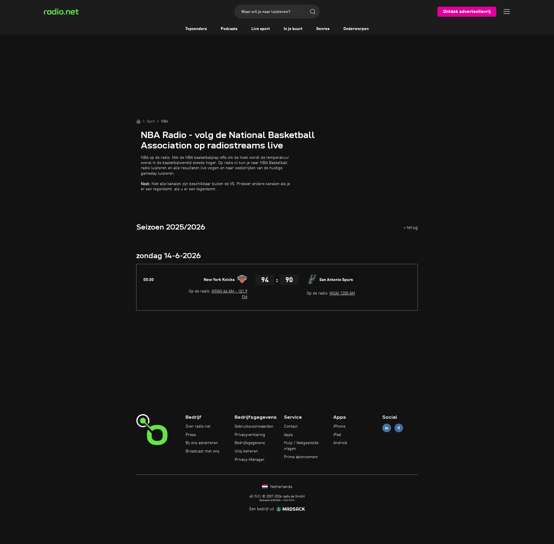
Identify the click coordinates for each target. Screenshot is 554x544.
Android (340, 443)
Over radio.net (198, 426)
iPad (337, 435)
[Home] (138, 121)
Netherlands (280, 487)
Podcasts (229, 29)
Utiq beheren (246, 451)
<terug (410, 228)
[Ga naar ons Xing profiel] (398, 428)
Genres (323, 29)
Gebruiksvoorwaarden (254, 426)
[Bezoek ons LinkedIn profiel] (386, 428)
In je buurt (293, 29)
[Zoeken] (312, 11)
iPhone (339, 426)
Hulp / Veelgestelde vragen (301, 446)
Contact (291, 426)
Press (191, 435)
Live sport (260, 29)
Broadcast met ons (202, 451)
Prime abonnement (301, 457)
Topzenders (196, 29)
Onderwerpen (356, 29)
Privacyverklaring (250, 435)
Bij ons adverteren (202, 443)
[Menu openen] (506, 11)
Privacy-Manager (250, 460)
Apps (288, 435)
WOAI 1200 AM (342, 293)
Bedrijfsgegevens (250, 443)
